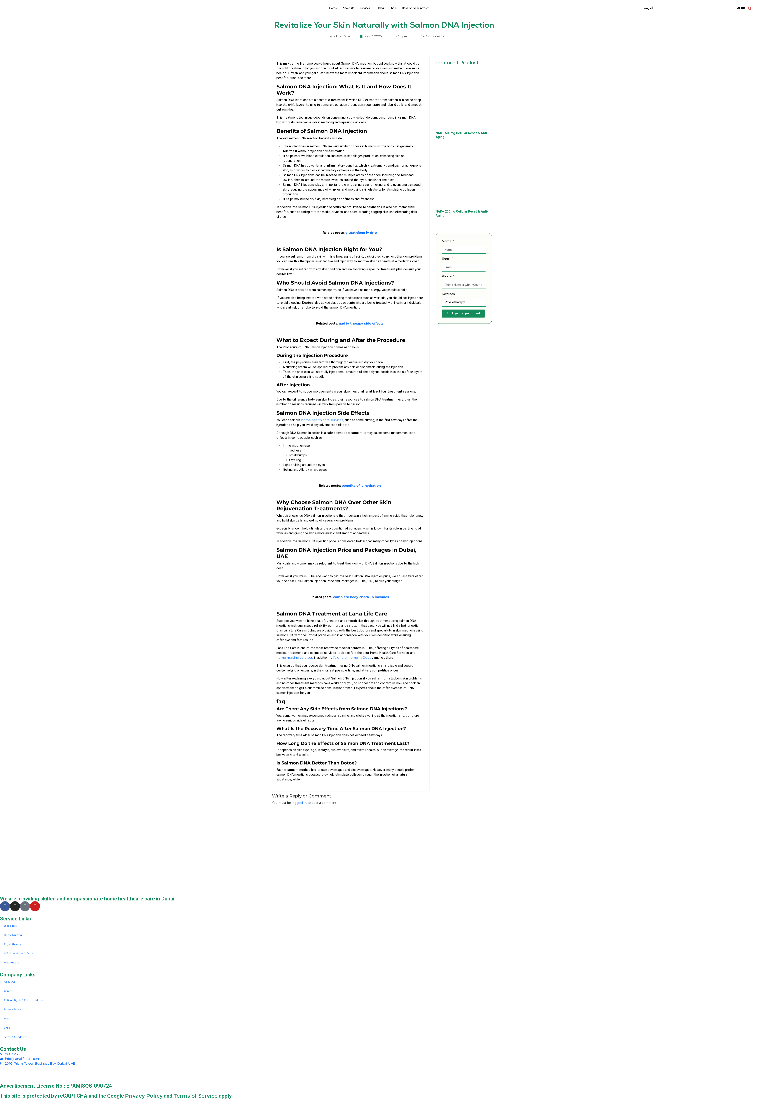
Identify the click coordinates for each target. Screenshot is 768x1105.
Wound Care (11, 962)
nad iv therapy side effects (361, 323)
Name (447, 241)
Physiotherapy (12, 944)
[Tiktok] (25, 906)
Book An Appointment (415, 7)
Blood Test (10, 925)
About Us (348, 7)
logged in (299, 803)
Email (446, 259)
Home (333, 7)
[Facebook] (5, 906)
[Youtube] (35, 906)
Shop (393, 7)
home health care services (322, 420)
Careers (8, 990)
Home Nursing (13, 934)
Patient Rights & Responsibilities (23, 1000)
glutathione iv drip (361, 233)
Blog (381, 7)
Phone (447, 276)
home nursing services (294, 657)
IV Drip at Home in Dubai (19, 953)
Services (365, 7)
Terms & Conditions (15, 1036)
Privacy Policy (12, 1009)
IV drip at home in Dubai (352, 657)
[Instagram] (15, 906)
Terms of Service (196, 1096)
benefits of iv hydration (361, 486)
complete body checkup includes (361, 597)
